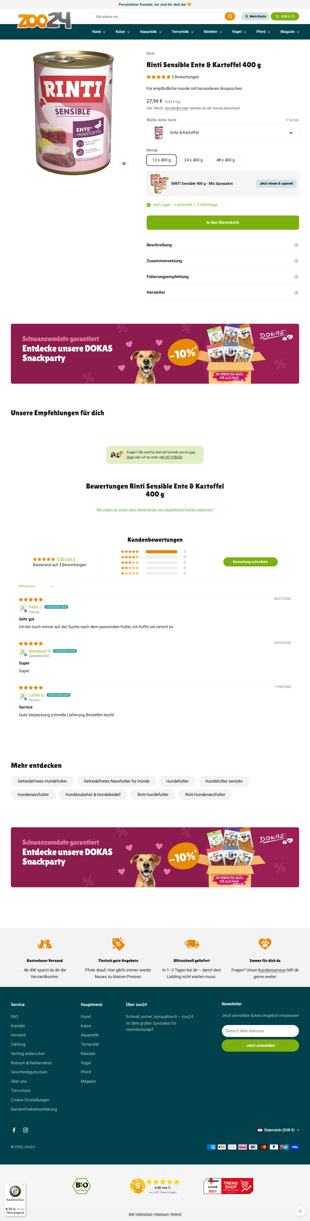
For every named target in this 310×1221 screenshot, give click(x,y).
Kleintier (210, 32)
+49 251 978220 (170, 457)
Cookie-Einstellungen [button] (30, 1099)
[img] (31, 599)
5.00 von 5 (66, 559)
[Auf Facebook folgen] (14, 1130)
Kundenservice (271, 970)
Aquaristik (148, 32)
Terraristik (180, 32)
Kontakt (18, 1025)
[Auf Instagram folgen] (25, 1130)
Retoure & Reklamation (31, 1062)
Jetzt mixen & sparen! (276, 183)
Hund (96, 32)
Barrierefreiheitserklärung (34, 1109)
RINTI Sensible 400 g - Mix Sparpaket (202, 183)
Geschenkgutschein (29, 1072)
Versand (18, 1035)
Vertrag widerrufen (28, 1053)
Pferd (261, 32)
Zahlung (18, 1044)
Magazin (287, 32)
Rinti (151, 53)
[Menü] (23, 1186)
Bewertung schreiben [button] (250, 562)
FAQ (14, 1016)
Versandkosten (177, 108)
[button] (159, 76)
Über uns (19, 1081)
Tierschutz (21, 1090)
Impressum (162, 1214)
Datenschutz (144, 1214)
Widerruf (176, 1214)
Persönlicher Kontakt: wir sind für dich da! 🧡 (155, 4)
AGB (131, 1214)
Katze (120, 32)
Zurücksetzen (210, 16)
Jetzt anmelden (260, 1045)
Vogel (236, 32)
